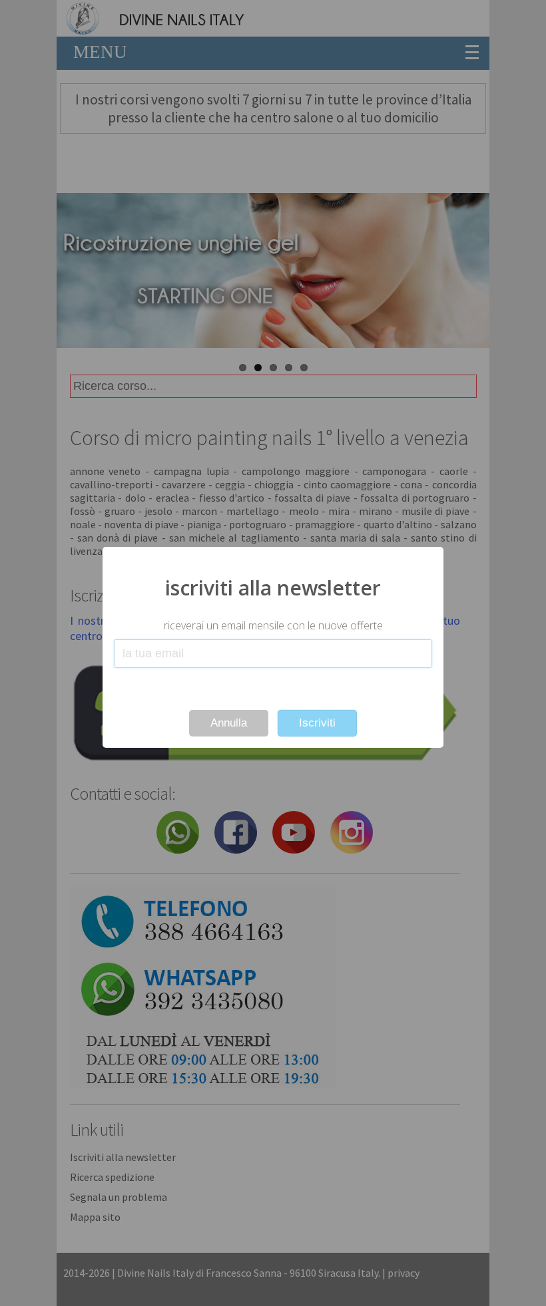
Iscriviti (317, 723)
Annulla (228, 723)
